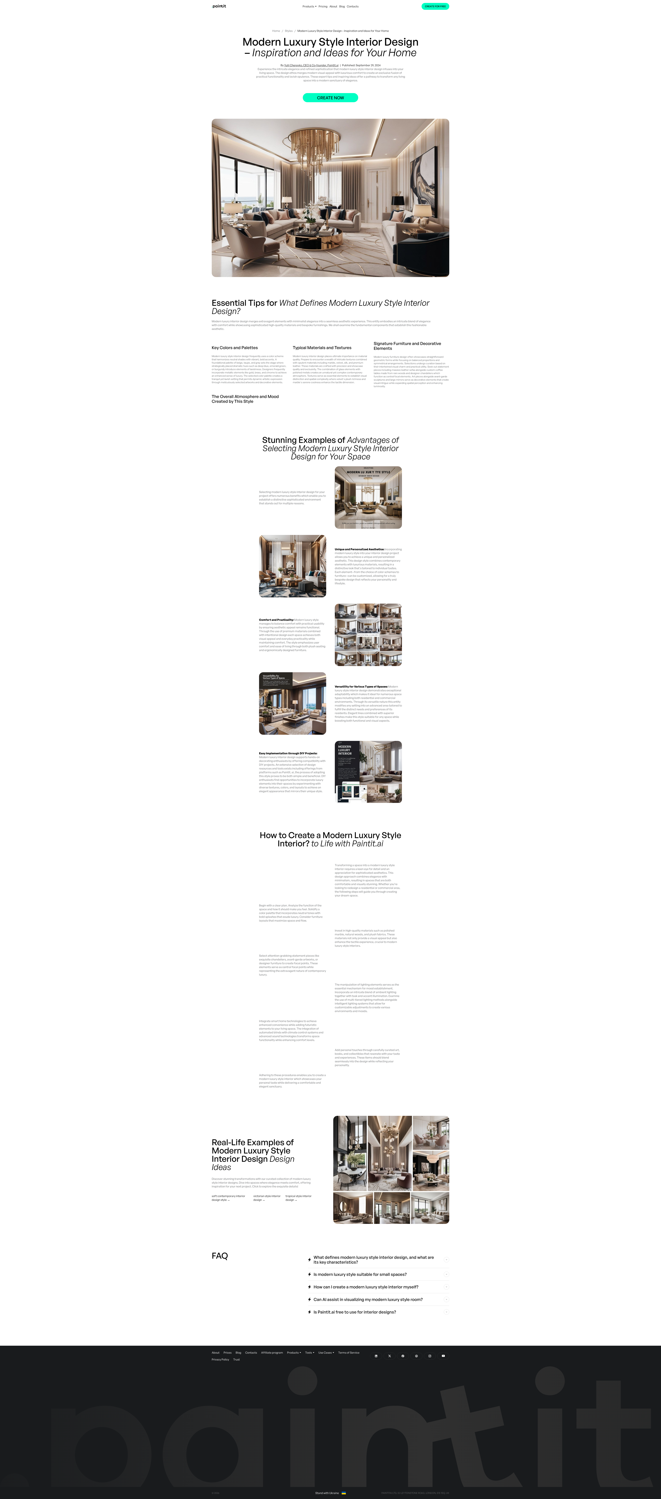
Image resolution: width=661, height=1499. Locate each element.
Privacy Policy (220, 1359)
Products (308, 6)
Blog (342, 6)
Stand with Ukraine (327, 1493)
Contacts (353, 6)
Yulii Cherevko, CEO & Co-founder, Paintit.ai (311, 65)
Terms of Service (348, 1352)
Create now (330, 97)
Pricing (323, 6)
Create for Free (435, 6)
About (333, 6)
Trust (236, 1359)
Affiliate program (272, 1352)
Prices (228, 1352)
